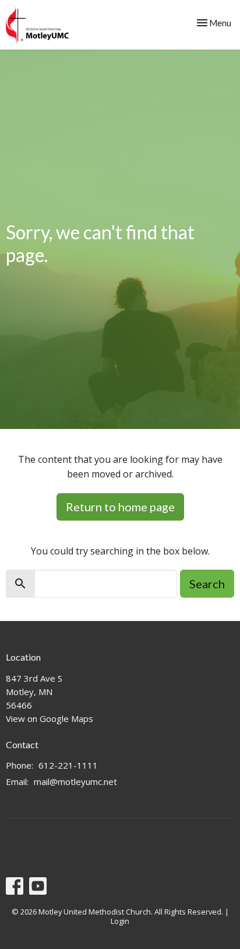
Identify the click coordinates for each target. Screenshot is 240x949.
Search (207, 584)
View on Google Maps (49, 718)
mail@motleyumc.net (75, 781)
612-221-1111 (68, 765)
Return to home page (120, 507)
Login (120, 921)
